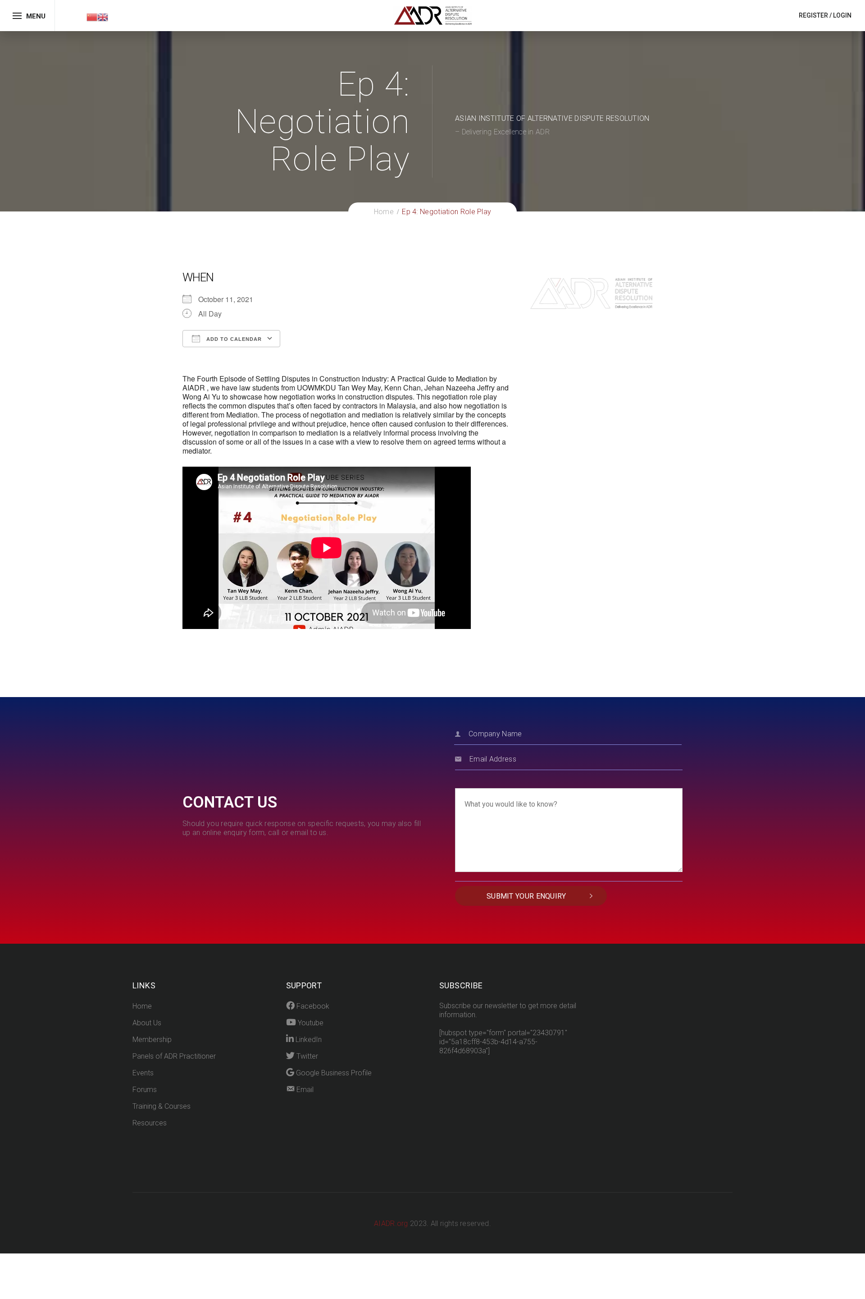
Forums (144, 1089)
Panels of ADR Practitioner (174, 1056)
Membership (152, 1039)
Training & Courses (161, 1106)
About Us (146, 1023)
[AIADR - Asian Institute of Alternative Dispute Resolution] (432, 15)
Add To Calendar (233, 339)
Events (143, 1073)
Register (813, 15)
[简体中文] (91, 16)
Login (842, 15)
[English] (102, 16)
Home (142, 1006)
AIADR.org (392, 1223)
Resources (149, 1123)
